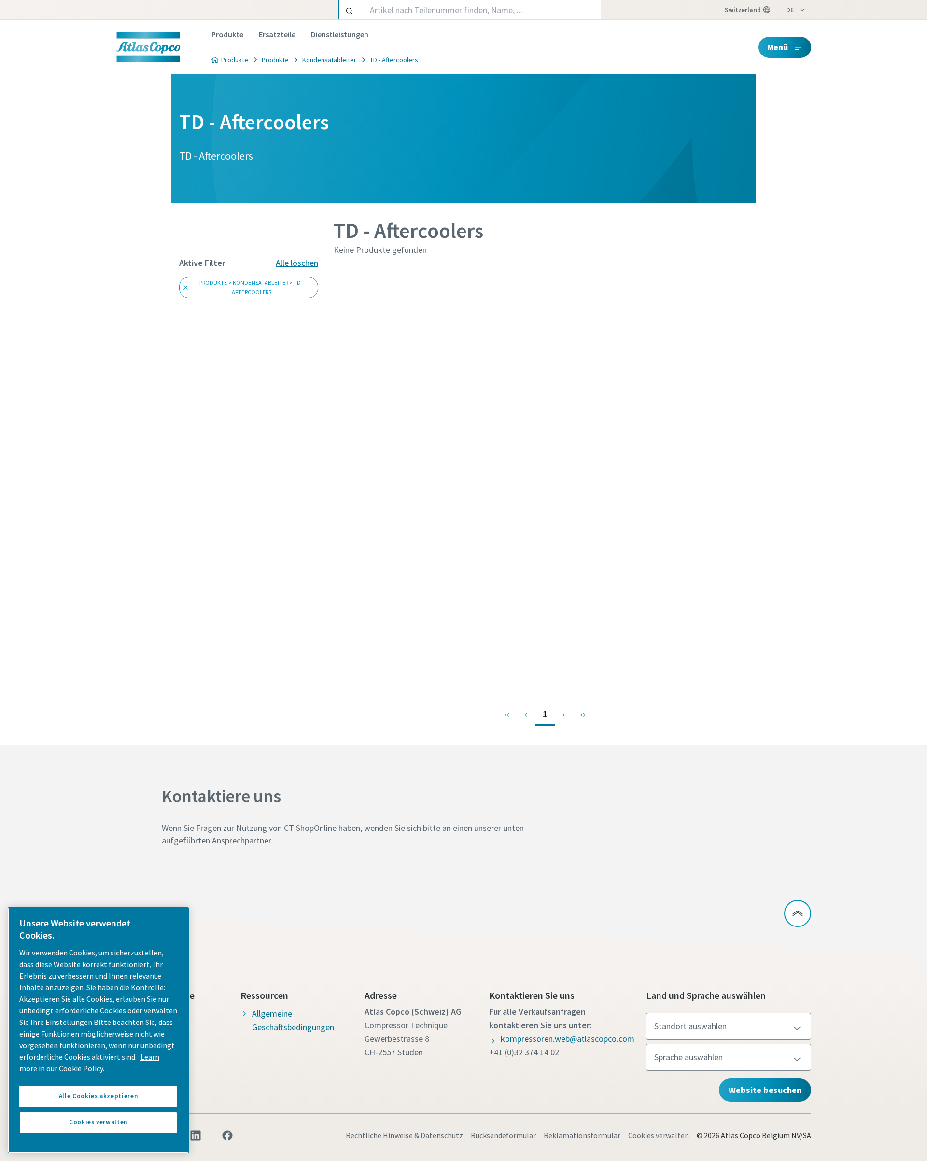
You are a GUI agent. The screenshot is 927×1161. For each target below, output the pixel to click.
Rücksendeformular (503, 1135)
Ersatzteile (277, 34)
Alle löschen (297, 262)
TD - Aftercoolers (394, 59)
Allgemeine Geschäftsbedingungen (293, 1020)
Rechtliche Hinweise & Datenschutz (404, 1135)
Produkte (227, 34)
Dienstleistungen (339, 34)
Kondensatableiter (329, 59)
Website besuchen (765, 1089)
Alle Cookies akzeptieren (98, 1096)
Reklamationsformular (582, 1135)
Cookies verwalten (658, 1135)
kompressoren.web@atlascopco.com (567, 1038)
